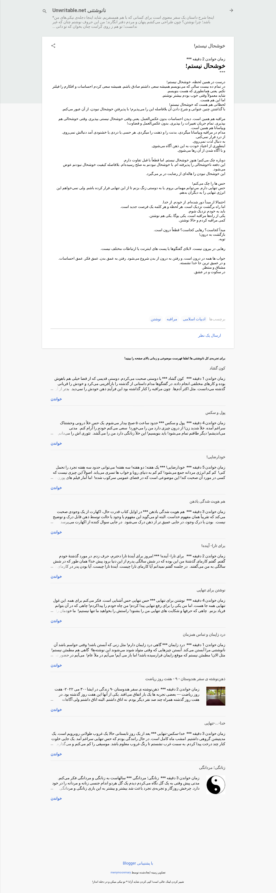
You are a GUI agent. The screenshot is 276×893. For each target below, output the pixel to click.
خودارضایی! (216, 457)
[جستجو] (44, 11)
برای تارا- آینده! (213, 545)
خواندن (56, 399)
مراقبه (172, 319)
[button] (53, 46)
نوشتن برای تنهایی (211, 590)
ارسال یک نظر (209, 335)
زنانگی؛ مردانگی (212, 767)
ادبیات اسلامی (194, 319)
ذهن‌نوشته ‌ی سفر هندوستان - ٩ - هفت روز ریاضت (185, 678)
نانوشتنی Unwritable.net (79, 10)
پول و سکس (215, 412)
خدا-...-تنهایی (214, 723)
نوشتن (156, 319)
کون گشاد (217, 368)
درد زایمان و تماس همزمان (204, 634)
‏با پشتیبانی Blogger (138, 863)
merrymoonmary (121, 872)
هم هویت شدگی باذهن (207, 501)
